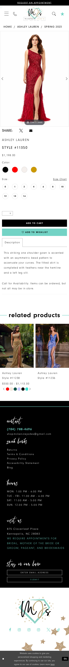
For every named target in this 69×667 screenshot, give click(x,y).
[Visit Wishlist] (62, 14)
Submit (34, 579)
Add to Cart (34, 223)
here (53, 664)
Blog (10, 467)
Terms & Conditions (20, 454)
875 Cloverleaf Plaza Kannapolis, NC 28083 (35, 538)
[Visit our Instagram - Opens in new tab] (19, 630)
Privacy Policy (16, 458)
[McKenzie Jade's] (34, 14)
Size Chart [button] (60, 179)
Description (12, 242)
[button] (6, 13)
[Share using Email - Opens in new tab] (30, 130)
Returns (12, 449)
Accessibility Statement (23, 463)
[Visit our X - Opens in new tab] (48, 630)
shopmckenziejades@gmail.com (29, 433)
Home (8, 26)
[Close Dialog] (3, 659)
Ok (65, 659)
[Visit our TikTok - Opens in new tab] (58, 630)
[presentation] (36, 346)
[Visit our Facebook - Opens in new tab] (10, 630)
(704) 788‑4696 (19, 429)
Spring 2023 (53, 26)
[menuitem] (6, 13)
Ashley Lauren (28, 26)
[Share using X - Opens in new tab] (21, 131)
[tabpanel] (34, 78)
